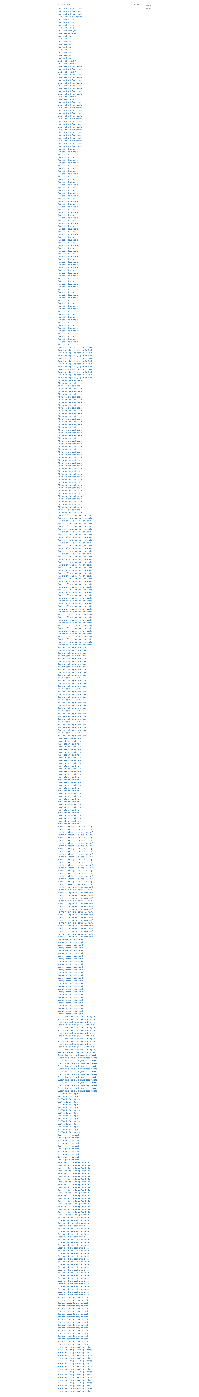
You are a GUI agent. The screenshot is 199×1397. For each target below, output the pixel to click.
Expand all (148, 5)
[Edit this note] (140, 4)
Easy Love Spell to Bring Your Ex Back (75, 1162)
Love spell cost (64, 36)
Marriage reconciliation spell (70, 939)
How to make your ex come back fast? (75, 887)
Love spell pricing (66, 19)
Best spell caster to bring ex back (73, 1297)
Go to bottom (149, 11)
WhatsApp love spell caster (70, 380)
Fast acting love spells (68, 149)
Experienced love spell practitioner (73, 1217)
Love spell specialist (67, 61)
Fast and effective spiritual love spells (75, 515)
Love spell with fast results (70, 8)
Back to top (148, 8)
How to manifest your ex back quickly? (75, 826)
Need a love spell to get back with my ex (76, 1016)
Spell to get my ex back (68, 1135)
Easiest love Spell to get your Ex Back (75, 347)
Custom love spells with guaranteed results (77, 1055)
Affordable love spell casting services (75, 1347)
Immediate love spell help (69, 738)
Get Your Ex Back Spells (69, 1093)
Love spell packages (67, 30)
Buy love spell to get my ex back (73, 647)
